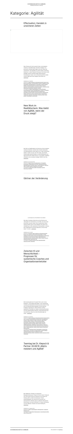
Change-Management (34, 409)
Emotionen (32, 235)
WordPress (60, 429)
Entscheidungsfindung (27, 90)
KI (44, 90)
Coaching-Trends (44, 329)
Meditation (25, 85)
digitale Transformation (37, 320)
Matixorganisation (40, 409)
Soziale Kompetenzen (41, 165)
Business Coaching (32, 234)
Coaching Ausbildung (35, 83)
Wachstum (31, 166)
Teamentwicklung (44, 93)
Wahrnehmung (26, 168)
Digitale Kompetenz (27, 330)
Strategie (25, 93)
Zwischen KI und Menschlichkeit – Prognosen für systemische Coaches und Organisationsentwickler (36, 256)
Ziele (38, 166)
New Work (28, 91)
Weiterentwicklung (26, 328)
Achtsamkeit (30, 233)
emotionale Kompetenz (27, 321)
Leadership (25, 91)
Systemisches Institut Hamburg (36, 4)
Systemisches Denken (37, 93)
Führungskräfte (26, 84)
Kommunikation (38, 84)
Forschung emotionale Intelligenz (39, 321)
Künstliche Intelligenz (44, 84)
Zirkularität (40, 166)
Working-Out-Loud (26, 410)
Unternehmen (33, 241)
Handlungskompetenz (37, 90)
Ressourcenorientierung (38, 92)
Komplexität (46, 90)
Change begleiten (39, 329)
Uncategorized (46, 409)
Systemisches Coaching (30, 93)
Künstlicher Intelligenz (32, 322)
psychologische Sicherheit (28, 92)
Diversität (28, 235)
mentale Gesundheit (39, 322)
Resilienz (33, 92)
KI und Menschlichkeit (37, 330)
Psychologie (37, 85)
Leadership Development (27, 331)
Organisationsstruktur (27, 165)
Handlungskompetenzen (32, 84)
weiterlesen (26, 77)
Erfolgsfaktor (44, 83)
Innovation (42, 90)
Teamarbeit (27, 166)
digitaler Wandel (44, 320)
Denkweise (40, 83)
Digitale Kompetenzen (30, 320)
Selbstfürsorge (34, 324)
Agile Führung (32, 167)
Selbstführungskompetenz (27, 324)
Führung (47, 83)
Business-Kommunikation (27, 83)
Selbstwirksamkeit (45, 92)
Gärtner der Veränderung (36, 178)
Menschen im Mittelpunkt (35, 331)
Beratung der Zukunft (33, 329)
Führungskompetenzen (40, 235)
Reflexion (40, 85)
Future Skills (32, 330)
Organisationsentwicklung (31, 85)
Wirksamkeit (35, 166)
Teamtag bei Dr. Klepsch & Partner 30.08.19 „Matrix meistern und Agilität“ (36, 346)
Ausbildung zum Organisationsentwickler (37, 82)
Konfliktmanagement (32, 164)
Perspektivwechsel (42, 91)
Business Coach (46, 82)
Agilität (30, 82)
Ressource (44, 85)
